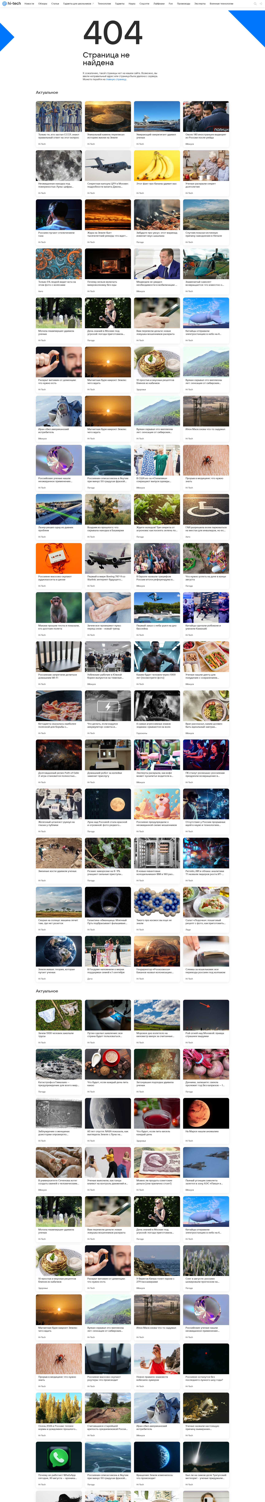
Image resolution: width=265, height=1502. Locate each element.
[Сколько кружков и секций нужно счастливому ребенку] (157, 1008)
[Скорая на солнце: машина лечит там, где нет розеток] (59, 910)
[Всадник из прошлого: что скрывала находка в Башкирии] (108, 517)
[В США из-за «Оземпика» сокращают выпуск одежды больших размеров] (157, 468)
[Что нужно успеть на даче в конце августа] (206, 566)
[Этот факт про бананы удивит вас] (157, 173)
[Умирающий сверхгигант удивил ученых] (157, 124)
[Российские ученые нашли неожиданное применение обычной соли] (59, 468)
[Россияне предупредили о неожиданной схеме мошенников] (157, 812)
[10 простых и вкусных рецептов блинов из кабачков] (157, 370)
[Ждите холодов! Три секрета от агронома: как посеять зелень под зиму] (157, 517)
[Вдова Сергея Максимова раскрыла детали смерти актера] (206, 1057)
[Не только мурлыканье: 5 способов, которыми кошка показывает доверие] (108, 1155)
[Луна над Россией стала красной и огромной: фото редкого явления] (108, 812)
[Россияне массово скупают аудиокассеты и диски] (59, 566)
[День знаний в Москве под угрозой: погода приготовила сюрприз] (108, 321)
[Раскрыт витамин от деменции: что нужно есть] (59, 370)
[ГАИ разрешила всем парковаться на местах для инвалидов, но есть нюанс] (206, 517)
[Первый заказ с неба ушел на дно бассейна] (157, 615)
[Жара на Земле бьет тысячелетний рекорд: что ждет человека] (108, 222)
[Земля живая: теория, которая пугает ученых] (59, 959)
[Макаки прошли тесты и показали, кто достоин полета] (59, 615)
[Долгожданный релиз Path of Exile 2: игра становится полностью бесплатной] (59, 762)
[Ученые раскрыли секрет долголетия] (206, 173)
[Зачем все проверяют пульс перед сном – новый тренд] (108, 615)
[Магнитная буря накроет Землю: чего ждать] (108, 370)
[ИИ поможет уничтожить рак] (206, 1106)
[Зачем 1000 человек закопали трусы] (59, 1219)
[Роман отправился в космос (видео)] (157, 1057)
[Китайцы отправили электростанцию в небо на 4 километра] (206, 321)
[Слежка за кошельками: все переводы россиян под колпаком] (206, 959)
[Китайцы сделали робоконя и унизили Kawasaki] (206, 615)
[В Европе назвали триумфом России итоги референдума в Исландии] (157, 566)
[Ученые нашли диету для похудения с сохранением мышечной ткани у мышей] (206, 664)
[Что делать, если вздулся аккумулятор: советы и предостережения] (108, 713)
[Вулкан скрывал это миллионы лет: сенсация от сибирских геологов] (206, 370)
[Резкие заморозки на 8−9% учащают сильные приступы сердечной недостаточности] (108, 861)
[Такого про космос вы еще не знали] (157, 910)
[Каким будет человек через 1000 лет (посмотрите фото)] (157, 664)
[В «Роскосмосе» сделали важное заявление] (206, 1155)
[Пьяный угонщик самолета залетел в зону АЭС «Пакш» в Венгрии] (206, 1366)
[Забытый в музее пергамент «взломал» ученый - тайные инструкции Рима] (108, 1057)
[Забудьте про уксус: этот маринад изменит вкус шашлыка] (157, 222)
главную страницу (116, 79)
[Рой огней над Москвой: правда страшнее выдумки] (206, 1219)
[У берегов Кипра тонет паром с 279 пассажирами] (157, 1465)
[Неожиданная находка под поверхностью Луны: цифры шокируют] (59, 173)
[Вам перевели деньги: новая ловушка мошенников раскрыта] (157, 321)
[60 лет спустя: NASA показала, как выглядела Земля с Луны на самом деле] (108, 1317)
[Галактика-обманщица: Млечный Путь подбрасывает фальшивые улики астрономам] (108, 910)
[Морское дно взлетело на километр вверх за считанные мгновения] (157, 1219)
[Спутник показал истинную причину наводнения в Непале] (206, 222)
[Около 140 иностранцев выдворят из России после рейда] (206, 124)
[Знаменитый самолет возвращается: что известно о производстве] (206, 271)
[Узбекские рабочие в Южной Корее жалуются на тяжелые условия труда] (108, 664)
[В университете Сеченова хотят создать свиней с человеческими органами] (59, 1366)
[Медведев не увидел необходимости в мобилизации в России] (157, 271)
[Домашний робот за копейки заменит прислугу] (108, 762)
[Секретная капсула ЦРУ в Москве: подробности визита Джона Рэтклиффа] (108, 173)
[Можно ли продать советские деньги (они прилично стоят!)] (157, 1366)
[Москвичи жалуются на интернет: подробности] (59, 1008)
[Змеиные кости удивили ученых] (59, 861)
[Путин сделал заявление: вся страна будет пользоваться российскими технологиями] (108, 1219)
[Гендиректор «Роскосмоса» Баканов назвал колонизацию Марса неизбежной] (157, 959)
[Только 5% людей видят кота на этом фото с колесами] (59, 271)
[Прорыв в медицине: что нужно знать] (206, 468)
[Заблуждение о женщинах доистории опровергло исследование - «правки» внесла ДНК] (59, 1317)
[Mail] (4, 3)
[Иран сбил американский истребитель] (59, 419)
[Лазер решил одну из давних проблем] (59, 517)
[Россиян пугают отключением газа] (59, 222)
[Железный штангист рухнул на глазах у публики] (59, 812)
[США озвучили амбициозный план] (108, 1106)
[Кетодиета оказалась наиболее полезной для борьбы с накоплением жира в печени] (59, 713)
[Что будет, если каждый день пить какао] (108, 1268)
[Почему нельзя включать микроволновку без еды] (108, 271)
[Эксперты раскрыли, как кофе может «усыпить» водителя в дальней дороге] (157, 762)
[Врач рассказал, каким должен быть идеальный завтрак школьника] (206, 713)
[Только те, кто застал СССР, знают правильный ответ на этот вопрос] (59, 124)
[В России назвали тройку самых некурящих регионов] (108, 1008)
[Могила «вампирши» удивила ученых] (59, 321)
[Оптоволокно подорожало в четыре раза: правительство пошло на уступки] (157, 1106)
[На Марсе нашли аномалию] (206, 1317)
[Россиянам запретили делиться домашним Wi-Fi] (59, 664)
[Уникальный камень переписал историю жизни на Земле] (108, 124)
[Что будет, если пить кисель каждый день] (157, 1317)
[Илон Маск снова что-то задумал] (206, 419)
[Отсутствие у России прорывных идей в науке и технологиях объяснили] (206, 812)
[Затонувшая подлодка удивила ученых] (157, 1268)
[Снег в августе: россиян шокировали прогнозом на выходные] (206, 1465)
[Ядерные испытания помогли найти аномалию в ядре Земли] (206, 1008)
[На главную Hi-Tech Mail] (14, 3)
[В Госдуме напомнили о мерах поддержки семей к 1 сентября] (108, 959)
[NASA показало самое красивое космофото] (157, 1155)
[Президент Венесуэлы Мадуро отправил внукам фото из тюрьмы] (59, 1057)
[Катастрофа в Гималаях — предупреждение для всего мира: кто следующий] (59, 1268)
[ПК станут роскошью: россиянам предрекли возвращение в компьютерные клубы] (206, 762)
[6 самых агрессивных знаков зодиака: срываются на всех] (157, 713)
